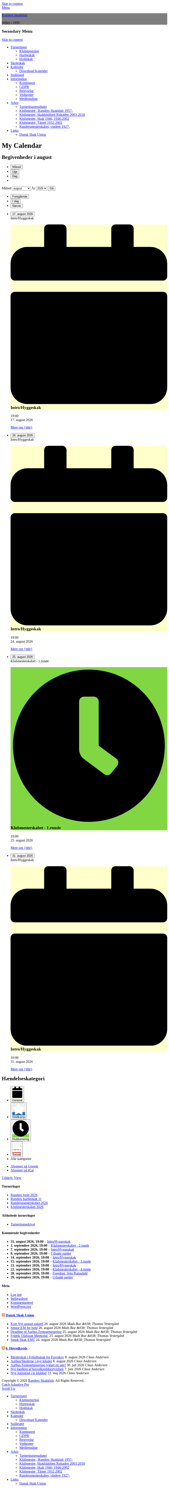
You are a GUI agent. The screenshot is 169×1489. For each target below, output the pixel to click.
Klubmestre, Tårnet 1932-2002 (40, 122)
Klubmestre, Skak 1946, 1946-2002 (44, 118)
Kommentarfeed (22, 1303)
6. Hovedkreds (16, 1348)
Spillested (17, 75)
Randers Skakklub (14, 15)
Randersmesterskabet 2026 (29, 1203)
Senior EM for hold (24, 1328)
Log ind (16, 1295)
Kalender (17, 67)
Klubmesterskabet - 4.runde (72, 1269)
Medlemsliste (28, 99)
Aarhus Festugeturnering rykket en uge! (38, 1365)
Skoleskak (18, 63)
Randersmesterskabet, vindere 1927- (44, 126)
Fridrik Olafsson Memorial (29, 1336)
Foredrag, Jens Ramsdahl (70, 1273)
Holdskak (26, 59)
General (17, 1100)
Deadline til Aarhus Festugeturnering (36, 1332)
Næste (16, 205)
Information (19, 79)
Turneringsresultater (33, 107)
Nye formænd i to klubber (29, 1373)
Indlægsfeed (19, 1299)
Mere (22, 427)
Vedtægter (26, 95)
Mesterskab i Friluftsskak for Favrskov (37, 1357)
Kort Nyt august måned (27, 1324)
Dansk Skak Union (32, 134)
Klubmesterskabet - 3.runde (72, 1261)
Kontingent (27, 83)
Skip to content (12, 4)
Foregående (19, 196)
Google (24, 1166)
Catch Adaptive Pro (15, 1384)
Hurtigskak (27, 55)
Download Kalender (33, 71)
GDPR (24, 87)
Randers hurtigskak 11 (26, 1199)
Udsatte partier (61, 1253)
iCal (22, 1170)
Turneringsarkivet (23, 1224)
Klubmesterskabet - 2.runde (70, 1245)
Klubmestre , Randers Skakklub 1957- (46, 111)
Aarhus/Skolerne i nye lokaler (31, 1361)
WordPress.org (21, 1306)
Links (14, 130)
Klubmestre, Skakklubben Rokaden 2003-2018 (52, 115)
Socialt (16, 1154)
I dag (15, 201)
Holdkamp (18, 1117)
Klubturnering (29, 51)
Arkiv (15, 103)
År (33, 188)
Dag (14, 176)
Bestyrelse (26, 91)
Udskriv (11, 1178)
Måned (16, 167)
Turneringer (19, 47)
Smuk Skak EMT (23, 1340)
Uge (14, 171)
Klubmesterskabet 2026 (27, 1207)
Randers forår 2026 (24, 1195)
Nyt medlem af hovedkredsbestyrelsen (37, 1369)
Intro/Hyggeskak (58, 1241)
